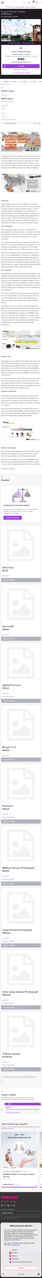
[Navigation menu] (40, 3)
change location (30, 7)
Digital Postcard (11, 685)
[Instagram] (11, 1206)
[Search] (24, 2)
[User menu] (36, 2)
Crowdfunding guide (27, 1099)
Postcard (7, 805)
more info (4, 101)
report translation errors (10, 1218)
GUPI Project (7, 14)
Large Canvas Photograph (17, 929)
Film (3, 108)
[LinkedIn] (14, 1206)
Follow (21, 66)
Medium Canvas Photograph (18, 867)
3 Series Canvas (11, 1053)
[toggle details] (37, 1186)
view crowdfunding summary (21, 73)
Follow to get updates (13, 1112)
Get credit (8, 626)
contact (10, 101)
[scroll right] (38, 30)
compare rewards (12, 517)
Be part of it (9, 747)
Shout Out (8, 567)
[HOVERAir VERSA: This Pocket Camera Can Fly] (19, 1150)
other (3, 116)
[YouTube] (8, 1206)
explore (11, 1128)
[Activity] (33, 3)
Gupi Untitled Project (13, 11)
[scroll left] (3, 30)
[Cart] (29, 2)
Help (16, 1099)
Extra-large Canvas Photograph (20, 991)
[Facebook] (2, 1206)
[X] (5, 1206)
